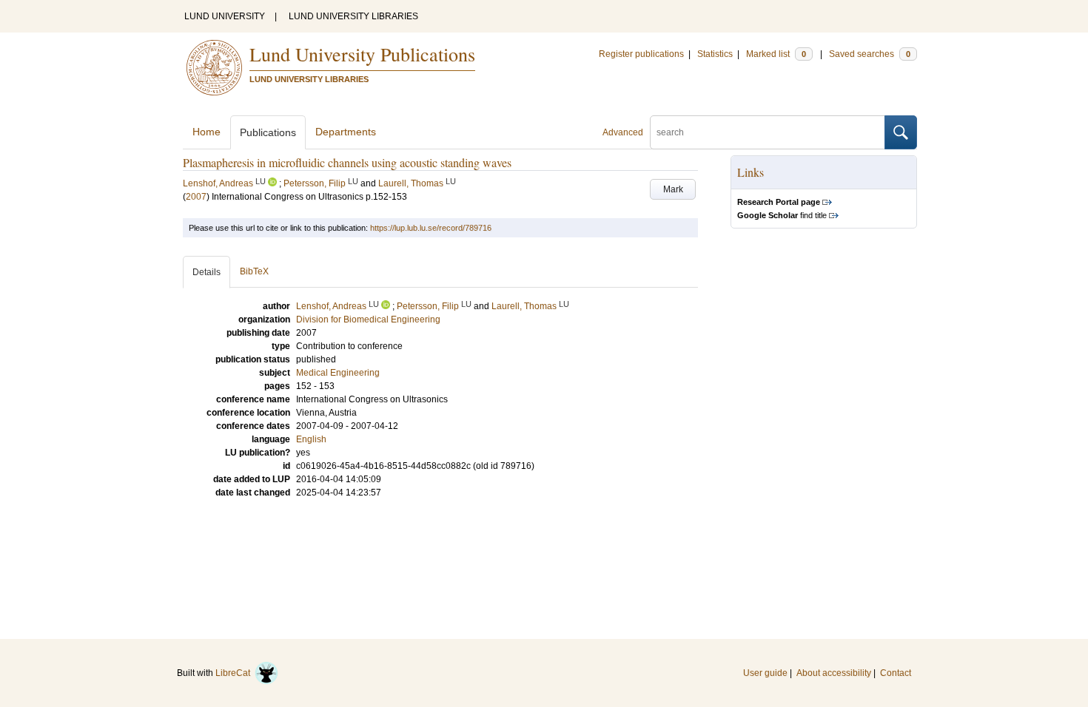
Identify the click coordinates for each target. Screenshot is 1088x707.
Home (206, 132)
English (311, 439)
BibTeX (254, 271)
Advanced (622, 132)
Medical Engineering (338, 373)
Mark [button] (673, 189)
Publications (268, 132)
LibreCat (235, 673)
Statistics (715, 54)
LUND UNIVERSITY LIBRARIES (353, 16)
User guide (765, 673)
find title (782, 215)
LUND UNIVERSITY (224, 16)
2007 (196, 197)
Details (206, 272)
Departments (345, 132)
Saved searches (869, 54)
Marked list (776, 54)
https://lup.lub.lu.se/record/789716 (430, 227)
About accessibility (833, 673)
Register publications (641, 54)
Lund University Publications (362, 54)
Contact (895, 673)
